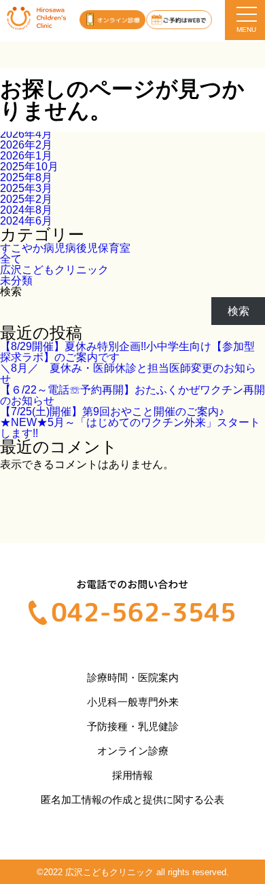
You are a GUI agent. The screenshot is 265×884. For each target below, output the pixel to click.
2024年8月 (26, 210)
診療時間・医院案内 (133, 677)
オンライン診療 (133, 750)
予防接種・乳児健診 (133, 726)
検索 (11, 291)
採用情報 (132, 775)
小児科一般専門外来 (133, 702)
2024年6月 (26, 221)
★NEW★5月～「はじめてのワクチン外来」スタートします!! (130, 428)
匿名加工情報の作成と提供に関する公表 (132, 799)
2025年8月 (26, 177)
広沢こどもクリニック (54, 269)
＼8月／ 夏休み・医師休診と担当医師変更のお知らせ (128, 373)
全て (11, 259)
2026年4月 (26, 134)
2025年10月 (29, 166)
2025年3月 (26, 188)
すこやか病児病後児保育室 (65, 248)
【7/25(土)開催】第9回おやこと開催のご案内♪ (112, 411)
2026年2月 (26, 145)
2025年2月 (26, 199)
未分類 (16, 280)
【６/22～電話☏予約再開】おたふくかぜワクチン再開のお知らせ (132, 395)
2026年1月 (26, 155)
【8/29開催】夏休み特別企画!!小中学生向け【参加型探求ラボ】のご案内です (127, 352)
